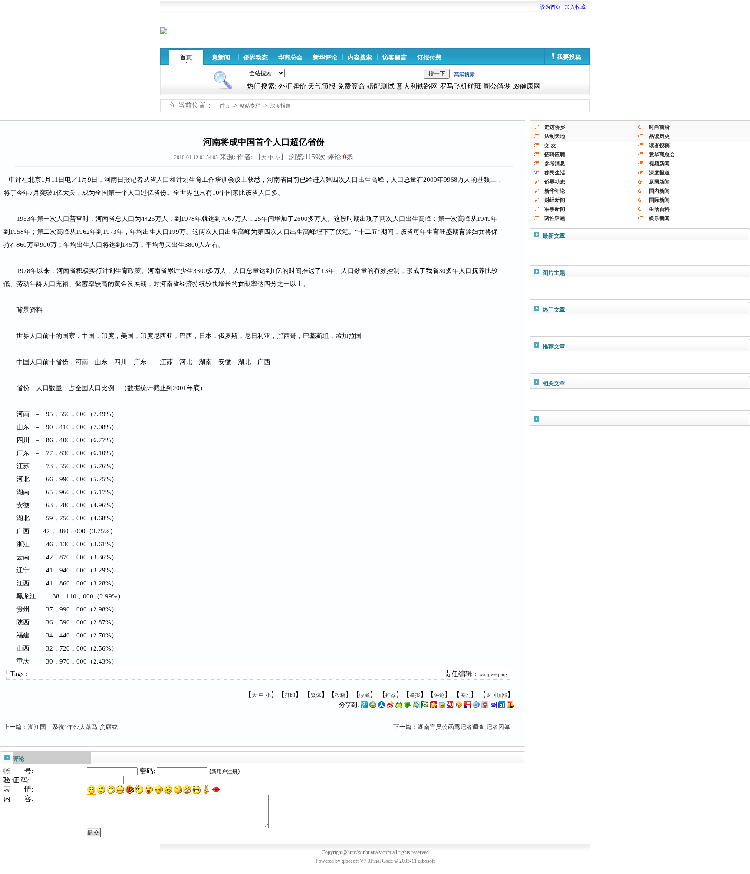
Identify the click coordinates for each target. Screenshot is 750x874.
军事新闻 (554, 209)
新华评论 (325, 57)
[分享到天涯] (476, 706)
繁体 (316, 695)
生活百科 (659, 209)
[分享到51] (501, 706)
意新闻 (221, 57)
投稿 (340, 695)
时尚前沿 (659, 127)
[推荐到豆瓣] (424, 706)
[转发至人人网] (381, 706)
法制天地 (554, 136)
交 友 (550, 145)
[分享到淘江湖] (450, 706)
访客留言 (394, 57)
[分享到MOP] (398, 706)
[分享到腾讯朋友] (407, 706)
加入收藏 (575, 7)
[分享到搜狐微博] (510, 706)
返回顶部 (496, 695)
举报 (415, 695)
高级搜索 (464, 75)
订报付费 (429, 57)
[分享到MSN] (416, 706)
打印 (290, 695)
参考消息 (554, 164)
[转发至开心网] (433, 706)
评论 (439, 695)
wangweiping (493, 674)
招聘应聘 (554, 154)
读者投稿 (659, 145)
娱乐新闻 (659, 218)
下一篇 (402, 727)
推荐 (390, 695)
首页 (186, 57)
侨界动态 (255, 57)
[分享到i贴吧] (467, 706)
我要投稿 (569, 57)
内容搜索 (360, 57)
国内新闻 (659, 191)
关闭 (465, 695)
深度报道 (280, 106)
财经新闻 (554, 200)
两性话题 (554, 218)
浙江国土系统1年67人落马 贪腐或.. (74, 727)
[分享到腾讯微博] (364, 706)
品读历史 (659, 136)
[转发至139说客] (458, 706)
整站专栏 (250, 106)
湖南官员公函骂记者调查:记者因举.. (466, 727)
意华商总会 (662, 154)
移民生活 (554, 173)
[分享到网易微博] (484, 706)
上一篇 (12, 727)
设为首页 (550, 7)
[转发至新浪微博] (390, 706)
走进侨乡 (554, 127)
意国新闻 (659, 182)
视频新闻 (659, 164)
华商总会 (290, 57)
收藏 (364, 695)
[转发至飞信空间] (442, 706)
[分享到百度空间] (493, 706)
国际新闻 (659, 200)
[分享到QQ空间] (372, 706)
